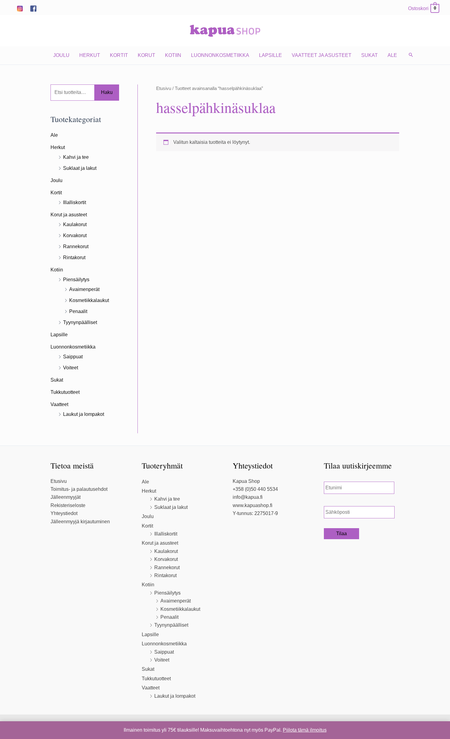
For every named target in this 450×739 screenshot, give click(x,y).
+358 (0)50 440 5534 (255, 489)
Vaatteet (59, 404)
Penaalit (78, 311)
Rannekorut (75, 246)
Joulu (61, 55)
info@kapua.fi (248, 497)
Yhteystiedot (64, 513)
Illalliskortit (74, 202)
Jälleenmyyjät (66, 497)
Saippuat (73, 356)
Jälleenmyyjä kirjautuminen (80, 521)
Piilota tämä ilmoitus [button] (305, 730)
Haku (107, 92)
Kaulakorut (75, 224)
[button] (411, 55)
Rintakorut (74, 257)
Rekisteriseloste (68, 505)
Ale (392, 55)
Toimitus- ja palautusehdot (79, 489)
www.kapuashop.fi (252, 505)
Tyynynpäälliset (80, 322)
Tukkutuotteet (65, 392)
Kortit (119, 55)
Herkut (89, 55)
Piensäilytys (76, 279)
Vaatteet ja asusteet (321, 55)
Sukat (369, 55)
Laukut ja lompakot (83, 414)
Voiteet (70, 367)
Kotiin (173, 55)
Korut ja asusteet (69, 214)
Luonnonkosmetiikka (220, 55)
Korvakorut (75, 235)
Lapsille (270, 55)
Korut (146, 55)
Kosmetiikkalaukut (89, 300)
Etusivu (163, 88)
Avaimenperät (84, 289)
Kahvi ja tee (76, 157)
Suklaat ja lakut (79, 168)
